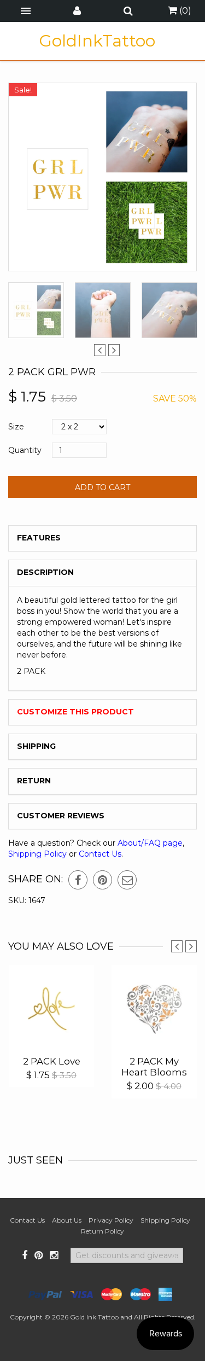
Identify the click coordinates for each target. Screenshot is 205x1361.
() (184, 10)
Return (34, 781)
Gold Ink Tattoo (94, 1317)
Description (45, 572)
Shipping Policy (37, 854)
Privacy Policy (111, 1220)
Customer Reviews (60, 816)
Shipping (36, 746)
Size (16, 427)
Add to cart (102, 487)
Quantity (25, 450)
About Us (66, 1220)
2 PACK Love (51, 1061)
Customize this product (75, 712)
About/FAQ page (150, 843)
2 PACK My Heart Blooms (154, 1067)
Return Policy (102, 1231)
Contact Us (100, 854)
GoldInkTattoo (97, 41)
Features (39, 538)
